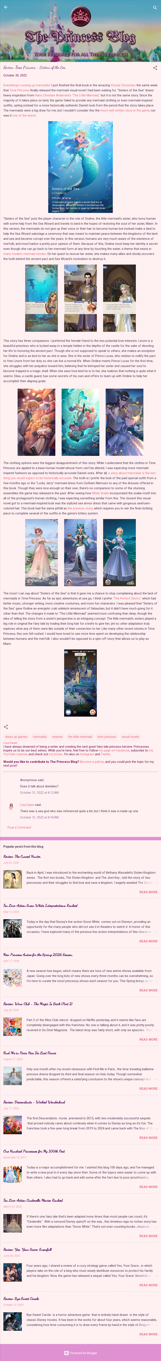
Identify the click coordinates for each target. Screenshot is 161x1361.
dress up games (16, 737)
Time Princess (19, 90)
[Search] (155, 8)
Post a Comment (19, 827)
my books (55, 754)
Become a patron (92, 762)
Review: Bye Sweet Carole (21, 1298)
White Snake (100, 493)
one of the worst (24, 115)
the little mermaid (80, 737)
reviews (57, 737)
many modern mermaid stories (24, 254)
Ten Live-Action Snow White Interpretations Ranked (40, 905)
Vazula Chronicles (123, 85)
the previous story (80, 508)
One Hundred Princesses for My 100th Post (34, 1151)
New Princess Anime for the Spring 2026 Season (37, 954)
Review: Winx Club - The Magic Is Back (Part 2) (37, 1003)
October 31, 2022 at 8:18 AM (39, 817)
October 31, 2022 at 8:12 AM (39, 793)
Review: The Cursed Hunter (21, 856)
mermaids (40, 737)
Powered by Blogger (83, 1353)
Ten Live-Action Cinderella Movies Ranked (33, 1200)
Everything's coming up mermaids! (26, 85)
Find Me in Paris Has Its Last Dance (29, 1052)
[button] (155, 68)
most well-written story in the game (124, 110)
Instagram (87, 754)
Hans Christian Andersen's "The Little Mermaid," (67, 95)
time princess (106, 737)
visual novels (130, 737)
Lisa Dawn (27, 805)
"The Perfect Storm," (127, 598)
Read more (148, 892)
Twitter (105, 754)
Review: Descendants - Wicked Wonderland (34, 1102)
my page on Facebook (114, 750)
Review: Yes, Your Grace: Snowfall (27, 1249)
